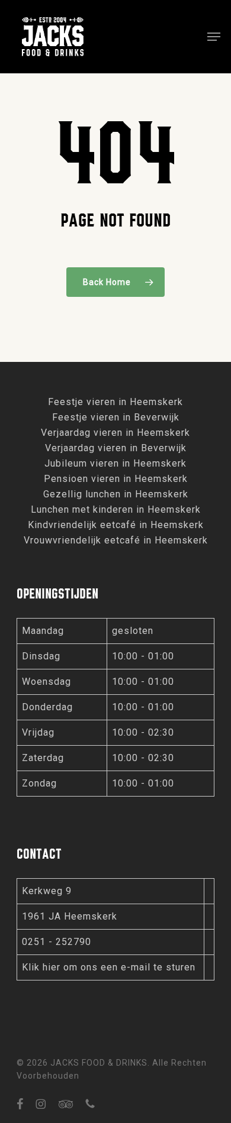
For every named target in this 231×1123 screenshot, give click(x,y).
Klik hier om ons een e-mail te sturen (108, 967)
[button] (213, 37)
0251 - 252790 (56, 941)
